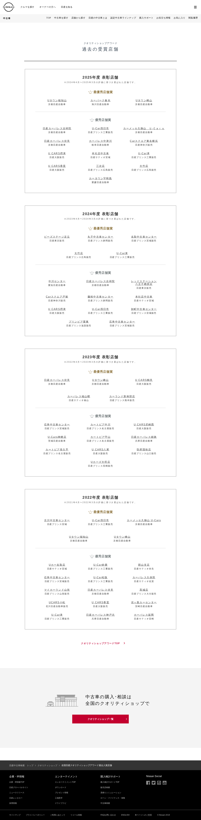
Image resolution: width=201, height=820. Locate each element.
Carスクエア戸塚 (57, 296)
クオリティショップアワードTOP (100, 643)
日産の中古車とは (98, 18)
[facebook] (148, 783)
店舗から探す (78, 18)
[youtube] (164, 783)
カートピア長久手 (57, 449)
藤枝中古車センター (100, 296)
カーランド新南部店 (122, 396)
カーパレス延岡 (144, 615)
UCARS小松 (57, 602)
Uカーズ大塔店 (100, 462)
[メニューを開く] (195, 7)
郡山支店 (144, 564)
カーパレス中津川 (100, 141)
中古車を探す (61, 18)
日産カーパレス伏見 (57, 141)
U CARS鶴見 (144, 380)
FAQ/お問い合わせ (108, 815)
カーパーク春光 (100, 100)
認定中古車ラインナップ (123, 18)
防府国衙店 (144, 449)
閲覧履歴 (193, 18)
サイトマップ (15, 815)
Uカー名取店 (57, 564)
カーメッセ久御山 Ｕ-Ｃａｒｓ (144, 128)
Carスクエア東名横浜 (144, 141)
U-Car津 (143, 153)
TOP (48, 18)
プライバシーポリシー (35, 815)
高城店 (144, 590)
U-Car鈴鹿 (100, 564)
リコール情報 (76, 815)
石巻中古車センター (122, 321)
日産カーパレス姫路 (144, 437)
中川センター (57, 281)
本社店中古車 (100, 153)
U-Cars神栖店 (57, 437)
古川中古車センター (57, 520)
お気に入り (179, 18)
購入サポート (146, 18)
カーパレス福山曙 (78, 396)
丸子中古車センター (100, 236)
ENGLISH (125, 815)
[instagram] (159, 783)
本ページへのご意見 (143, 815)
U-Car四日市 (100, 128)
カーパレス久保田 (144, 577)
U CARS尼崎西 (144, 424)
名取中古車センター (144, 236)
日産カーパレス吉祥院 (57, 128)
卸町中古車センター (144, 309)
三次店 (100, 166)
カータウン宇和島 (100, 178)
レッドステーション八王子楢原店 (144, 282)
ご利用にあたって (57, 815)
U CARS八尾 (100, 449)
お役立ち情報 (163, 18)
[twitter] (153, 783)
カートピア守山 (100, 437)
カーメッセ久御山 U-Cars (144, 520)
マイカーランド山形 (57, 590)
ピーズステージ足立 (57, 236)
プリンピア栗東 (79, 321)
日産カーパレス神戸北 (100, 615)
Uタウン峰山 (144, 100)
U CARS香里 (57, 166)
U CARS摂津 (57, 153)
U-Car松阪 (100, 577)
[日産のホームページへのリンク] (8, 4)
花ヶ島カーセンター (144, 602)
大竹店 (144, 166)
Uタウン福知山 (57, 100)
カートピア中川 (100, 424)
